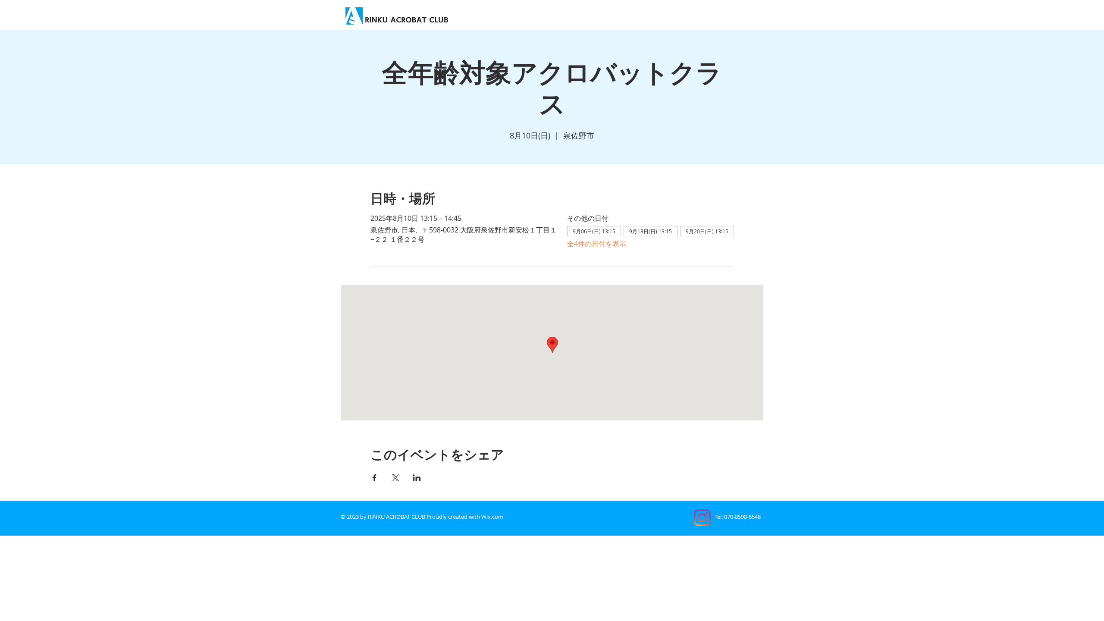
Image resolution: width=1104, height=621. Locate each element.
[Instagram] (702, 517)
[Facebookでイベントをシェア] (374, 477)
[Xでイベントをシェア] (396, 477)
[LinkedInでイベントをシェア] (417, 477)
